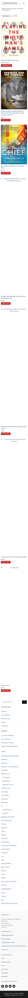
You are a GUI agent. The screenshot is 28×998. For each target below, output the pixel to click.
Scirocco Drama (6, 739)
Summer (3, 896)
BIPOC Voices (5, 774)
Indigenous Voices (7, 784)
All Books (4, 711)
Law (2, 856)
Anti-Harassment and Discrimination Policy (13, 946)
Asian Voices (6, 777)
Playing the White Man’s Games (10, 60)
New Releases (5, 715)
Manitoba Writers (6, 863)
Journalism (4, 852)
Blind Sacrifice (5, 685)
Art (2, 806)
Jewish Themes (5, 849)
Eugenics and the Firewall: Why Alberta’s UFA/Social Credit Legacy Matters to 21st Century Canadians (12, 113)
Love (2, 860)
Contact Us (4, 949)
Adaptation (4, 763)
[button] (5, 120)
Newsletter (4, 976)
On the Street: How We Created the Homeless (14, 557)
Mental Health (5, 867)
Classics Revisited (6, 820)
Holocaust (4, 838)
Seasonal (4, 885)
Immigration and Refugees (9, 845)
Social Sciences (6, 889)
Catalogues (4, 973)
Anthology (4, 759)
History (3, 835)
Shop (2, 965)
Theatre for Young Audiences (9, 766)
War (2, 900)
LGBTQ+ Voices (5, 788)
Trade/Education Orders (8, 942)
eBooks (3, 722)
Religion (3, 878)
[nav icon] (23, 3)
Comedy (3, 824)
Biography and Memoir (8, 817)
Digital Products (6, 939)
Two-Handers (5, 795)
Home (3, 958)
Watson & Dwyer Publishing (9, 746)
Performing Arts (7, 809)
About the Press (6, 962)
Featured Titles (5, 718)
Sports (3, 892)
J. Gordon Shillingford (7, 735)
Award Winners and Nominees (10, 756)
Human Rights (5, 842)
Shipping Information (7, 935)
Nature (3, 874)
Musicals (3, 870)
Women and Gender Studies (9, 903)
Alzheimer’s (4, 802)
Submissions (5, 969)
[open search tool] (19, 3)
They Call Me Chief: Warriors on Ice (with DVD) (12, 167)
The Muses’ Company (7, 742)
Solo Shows (4, 791)
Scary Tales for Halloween (9, 881)
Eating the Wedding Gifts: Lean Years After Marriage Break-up (13, 297)
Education (4, 827)
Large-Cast (4, 799)
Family (3, 831)
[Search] (24, 702)
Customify (20, 995)
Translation (4, 770)
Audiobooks (4, 726)
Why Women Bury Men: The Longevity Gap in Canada (14, 427)
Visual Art (5, 813)
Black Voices (6, 781)
